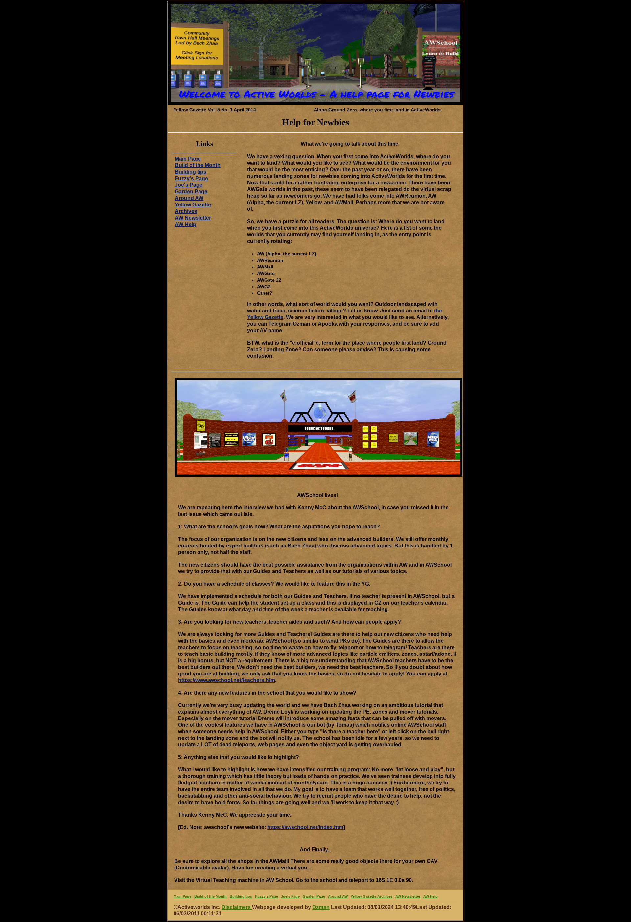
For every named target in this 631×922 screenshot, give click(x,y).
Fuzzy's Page (191, 178)
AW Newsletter (193, 218)
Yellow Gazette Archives (371, 896)
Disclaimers (237, 907)
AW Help (185, 224)
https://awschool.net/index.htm (305, 827)
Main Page (188, 158)
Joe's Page (188, 185)
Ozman (321, 907)
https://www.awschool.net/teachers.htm (226, 680)
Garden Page (191, 191)
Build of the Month (198, 165)
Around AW (189, 198)
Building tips (190, 172)
